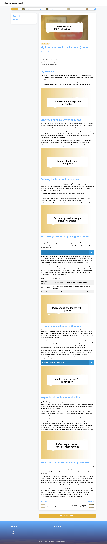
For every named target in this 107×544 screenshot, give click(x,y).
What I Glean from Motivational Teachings (83, 9)
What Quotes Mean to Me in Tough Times (20, 9)
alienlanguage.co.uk (13, 3)
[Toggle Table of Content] (91, 56)
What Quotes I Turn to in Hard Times (42, 9)
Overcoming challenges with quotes (49, 64)
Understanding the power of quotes (49, 59)
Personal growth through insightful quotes (50, 62)
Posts (12, 533)
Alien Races (16, 19)
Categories (13, 531)
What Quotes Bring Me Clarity (62, 9)
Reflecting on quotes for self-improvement (50, 67)
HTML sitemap (57, 531)
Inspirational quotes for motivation (48, 66)
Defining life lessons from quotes (48, 61)
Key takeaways (46, 57)
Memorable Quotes (45, 43)
